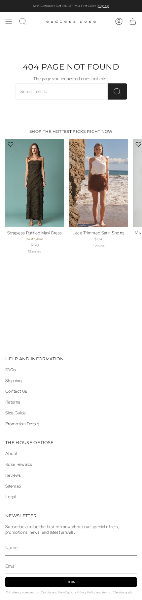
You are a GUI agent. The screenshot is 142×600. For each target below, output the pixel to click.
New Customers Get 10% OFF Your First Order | (71, 6)
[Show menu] (8, 21)
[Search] (117, 91)
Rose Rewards (18, 464)
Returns (12, 402)
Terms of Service (113, 592)
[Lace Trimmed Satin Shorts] (98, 183)
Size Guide (15, 413)
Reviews (13, 475)
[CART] (133, 21)
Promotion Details (22, 424)
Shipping (13, 380)
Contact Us (16, 391)
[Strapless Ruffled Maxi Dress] (34, 183)
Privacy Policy (86, 592)
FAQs (10, 370)
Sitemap (13, 486)
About (11, 453)
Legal (10, 496)
